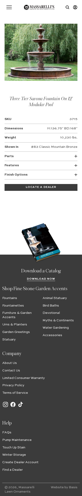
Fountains (9, 298)
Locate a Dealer (41, 187)
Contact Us (11, 370)
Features (12, 165)
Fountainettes (13, 305)
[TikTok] (20, 406)
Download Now (41, 279)
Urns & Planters (14, 324)
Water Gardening (56, 327)
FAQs (6, 432)
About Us (9, 363)
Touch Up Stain (13, 447)
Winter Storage (14, 454)
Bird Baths (51, 305)
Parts (9, 156)
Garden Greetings (16, 332)
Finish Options (16, 174)
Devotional (51, 312)
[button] (9, 7)
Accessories (52, 335)
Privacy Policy (13, 385)
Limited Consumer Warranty (23, 378)
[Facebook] (13, 406)
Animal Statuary (55, 298)
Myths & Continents (58, 320)
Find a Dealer (12, 469)
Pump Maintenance (17, 440)
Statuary (9, 339)
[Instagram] (5, 406)
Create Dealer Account (20, 462)
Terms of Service (15, 392)
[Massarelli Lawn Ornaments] (39, 7)
